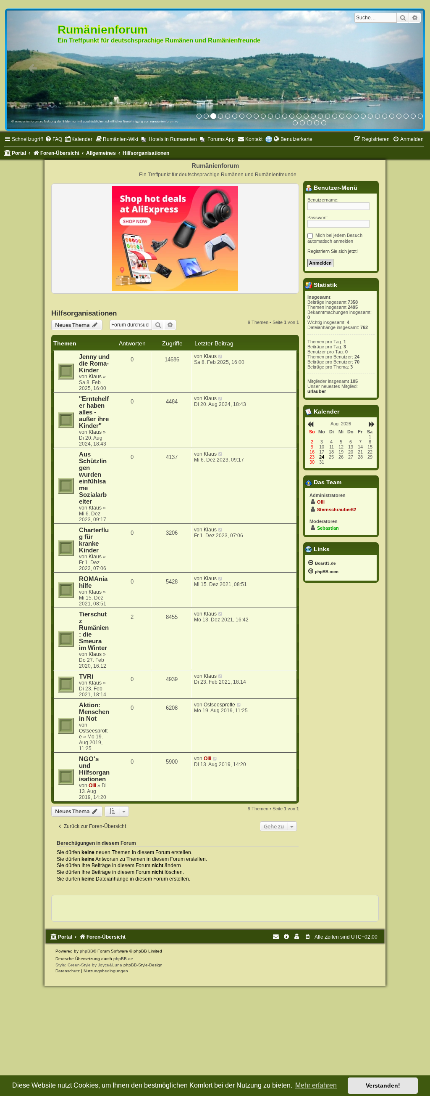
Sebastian (328, 528)
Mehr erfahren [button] (316, 1085)
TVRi (86, 676)
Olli (92, 785)
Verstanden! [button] (383, 1085)
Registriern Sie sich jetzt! (332, 251)
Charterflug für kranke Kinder (94, 540)
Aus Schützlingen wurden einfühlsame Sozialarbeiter (93, 478)
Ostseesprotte (219, 705)
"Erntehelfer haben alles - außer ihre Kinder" (94, 412)
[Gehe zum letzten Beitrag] (220, 356)
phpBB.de (123, 958)
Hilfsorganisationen (84, 313)
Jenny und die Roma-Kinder (94, 363)
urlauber (316, 391)
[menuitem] (53, 139)
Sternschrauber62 (336, 509)
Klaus (95, 376)
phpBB (86, 951)
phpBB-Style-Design (143, 965)
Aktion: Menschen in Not (94, 712)
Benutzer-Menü (334, 187)
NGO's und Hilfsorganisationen (94, 769)
